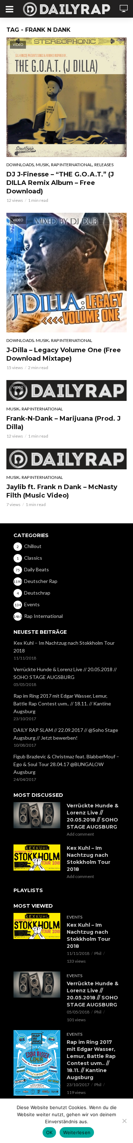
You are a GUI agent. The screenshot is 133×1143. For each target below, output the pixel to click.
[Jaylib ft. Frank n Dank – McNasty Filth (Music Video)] (66, 459)
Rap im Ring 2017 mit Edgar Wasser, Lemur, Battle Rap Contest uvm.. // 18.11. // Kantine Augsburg (62, 703)
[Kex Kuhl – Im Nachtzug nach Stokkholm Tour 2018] (36, 857)
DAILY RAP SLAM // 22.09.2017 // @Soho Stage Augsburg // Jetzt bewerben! (65, 734)
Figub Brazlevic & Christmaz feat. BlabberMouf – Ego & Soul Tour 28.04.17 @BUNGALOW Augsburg (66, 764)
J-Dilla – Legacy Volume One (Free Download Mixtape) (63, 354)
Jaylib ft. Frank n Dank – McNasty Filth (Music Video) (61, 491)
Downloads (20, 164)
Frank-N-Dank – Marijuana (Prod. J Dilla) (63, 423)
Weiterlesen (76, 1132)
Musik (42, 164)
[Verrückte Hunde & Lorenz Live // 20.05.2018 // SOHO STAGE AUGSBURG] (36, 815)
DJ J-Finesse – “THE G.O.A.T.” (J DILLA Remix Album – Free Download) (60, 182)
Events (74, 917)
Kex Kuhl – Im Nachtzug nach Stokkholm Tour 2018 (64, 647)
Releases (103, 164)
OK (49, 1132)
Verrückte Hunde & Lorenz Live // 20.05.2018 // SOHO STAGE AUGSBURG (65, 673)
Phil (97, 953)
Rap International (71, 164)
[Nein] (124, 1120)
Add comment (80, 834)
